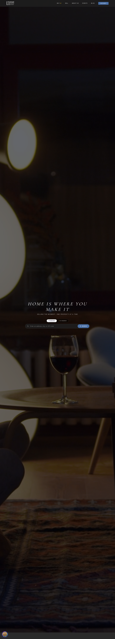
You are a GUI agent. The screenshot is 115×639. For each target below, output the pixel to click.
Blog (93, 3)
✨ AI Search (63, 320)
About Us (75, 3)
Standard (52, 320)
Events (85, 3)
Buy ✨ (59, 3)
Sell (66, 3)
